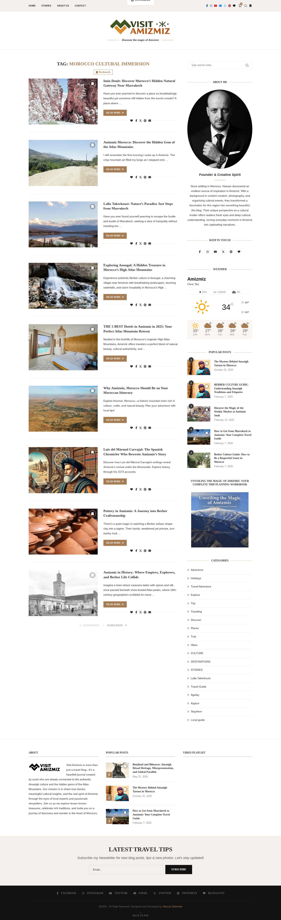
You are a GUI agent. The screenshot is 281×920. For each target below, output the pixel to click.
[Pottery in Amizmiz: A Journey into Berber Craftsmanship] (63, 532)
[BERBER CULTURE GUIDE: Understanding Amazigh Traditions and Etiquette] (198, 390)
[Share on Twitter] (140, 120)
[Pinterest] (229, 5)
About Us (63, 5)
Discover (196, 619)
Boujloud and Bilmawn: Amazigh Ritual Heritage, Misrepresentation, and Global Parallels (153, 768)
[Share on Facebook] (136, 120)
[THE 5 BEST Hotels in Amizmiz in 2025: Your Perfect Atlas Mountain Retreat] (63, 347)
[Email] (220, 5)
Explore (195, 594)
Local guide (198, 719)
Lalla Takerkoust (200, 678)
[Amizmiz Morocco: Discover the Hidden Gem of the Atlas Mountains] (63, 163)
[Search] (246, 5)
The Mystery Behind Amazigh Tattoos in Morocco (231, 363)
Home (32, 5)
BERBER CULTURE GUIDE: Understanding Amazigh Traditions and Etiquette (231, 388)
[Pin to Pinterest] (145, 120)
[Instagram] (211, 5)
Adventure (197, 569)
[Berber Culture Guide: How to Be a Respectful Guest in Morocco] (198, 460)
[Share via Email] (149, 120)
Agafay (195, 694)
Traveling (196, 611)
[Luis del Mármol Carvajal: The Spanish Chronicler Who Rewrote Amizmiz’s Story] (63, 470)
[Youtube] (215, 5)
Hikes (194, 644)
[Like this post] (131, 120)
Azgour (195, 703)
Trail (193, 636)
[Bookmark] (250, 5)
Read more (113, 112)
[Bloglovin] (234, 5)
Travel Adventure (201, 586)
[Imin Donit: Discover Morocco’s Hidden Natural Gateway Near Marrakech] (63, 101)
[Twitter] (225, 5)
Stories (46, 5)
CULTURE (197, 653)
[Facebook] (207, 5)
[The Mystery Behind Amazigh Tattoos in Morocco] (198, 367)
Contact (80, 5)
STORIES (196, 669)
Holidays (196, 578)
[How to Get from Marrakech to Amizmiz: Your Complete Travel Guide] (198, 437)
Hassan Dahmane (172, 906)
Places (195, 628)
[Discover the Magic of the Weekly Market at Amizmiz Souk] (198, 413)
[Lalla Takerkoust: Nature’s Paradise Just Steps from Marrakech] (63, 224)
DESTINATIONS (200, 661)
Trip (193, 603)
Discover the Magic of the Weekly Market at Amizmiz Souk (230, 412)
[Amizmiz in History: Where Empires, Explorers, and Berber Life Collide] (63, 593)
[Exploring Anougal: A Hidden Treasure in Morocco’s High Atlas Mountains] (63, 286)
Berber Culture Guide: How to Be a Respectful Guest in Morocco (232, 458)
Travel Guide (198, 686)
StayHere (196, 711)
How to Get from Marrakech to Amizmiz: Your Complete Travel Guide (232, 435)
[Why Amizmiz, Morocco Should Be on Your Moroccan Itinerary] (63, 409)
